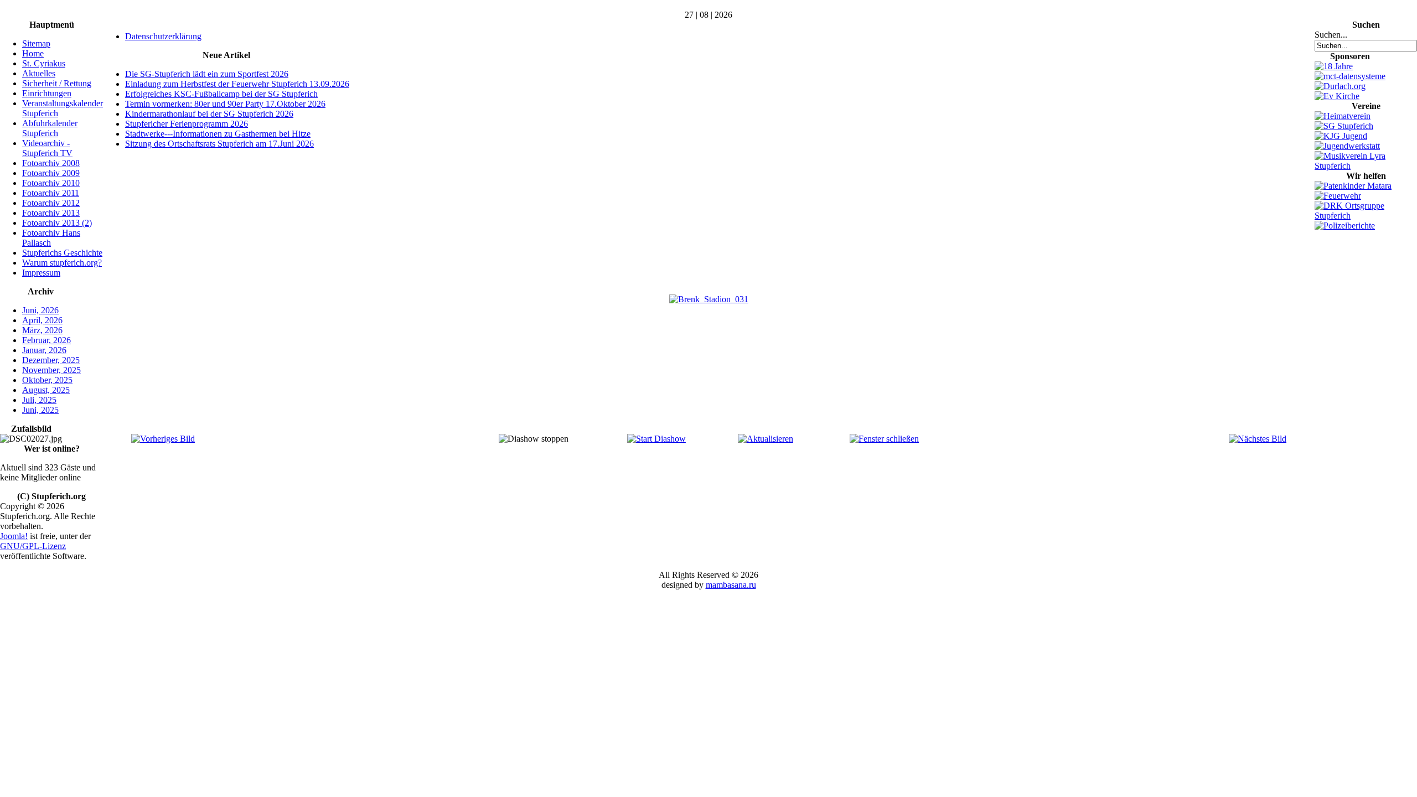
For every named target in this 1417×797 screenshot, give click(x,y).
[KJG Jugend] (1341, 136)
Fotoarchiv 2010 (51, 183)
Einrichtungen (46, 93)
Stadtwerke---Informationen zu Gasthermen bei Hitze (218, 133)
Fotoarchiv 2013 (51, 213)
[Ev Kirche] (1337, 96)
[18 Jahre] (1334, 66)
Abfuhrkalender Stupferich (49, 128)
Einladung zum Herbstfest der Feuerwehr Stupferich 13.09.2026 (237, 84)
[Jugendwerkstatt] (1347, 146)
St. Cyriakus (43, 63)
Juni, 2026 (40, 310)
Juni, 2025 (40, 410)
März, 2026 (42, 330)
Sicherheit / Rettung (56, 83)
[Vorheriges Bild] (163, 438)
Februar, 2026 (46, 340)
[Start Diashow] (656, 438)
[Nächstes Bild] (1257, 438)
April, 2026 (42, 320)
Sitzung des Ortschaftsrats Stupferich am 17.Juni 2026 (219, 143)
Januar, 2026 (44, 350)
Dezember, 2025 (51, 360)
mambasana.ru (731, 584)
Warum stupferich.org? (62, 262)
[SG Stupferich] (1344, 126)
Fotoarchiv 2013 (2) (57, 222)
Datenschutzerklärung (163, 36)
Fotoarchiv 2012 (51, 203)
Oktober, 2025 (47, 380)
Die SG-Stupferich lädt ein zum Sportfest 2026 (206, 74)
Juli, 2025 (39, 400)
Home (33, 53)
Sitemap (36, 43)
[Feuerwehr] (1338, 195)
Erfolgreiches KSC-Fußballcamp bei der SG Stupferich (221, 94)
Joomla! (14, 536)
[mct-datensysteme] (1350, 76)
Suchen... (1331, 34)
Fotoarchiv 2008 (51, 163)
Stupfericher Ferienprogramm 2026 (186, 123)
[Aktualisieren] (765, 438)
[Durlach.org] (1340, 86)
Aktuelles (38, 73)
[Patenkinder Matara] (1353, 185)
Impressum (41, 272)
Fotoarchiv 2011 (50, 193)
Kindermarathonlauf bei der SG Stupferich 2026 (209, 113)
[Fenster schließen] (884, 438)
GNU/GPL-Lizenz (33, 546)
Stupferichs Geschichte (62, 252)
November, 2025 (51, 370)
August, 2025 (46, 390)
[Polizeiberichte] (1345, 225)
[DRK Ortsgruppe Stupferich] (1366, 215)
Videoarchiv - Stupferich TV (47, 148)
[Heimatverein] (1343, 116)
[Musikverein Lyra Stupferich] (1366, 165)
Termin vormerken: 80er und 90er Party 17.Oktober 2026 (225, 103)
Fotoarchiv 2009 (51, 173)
